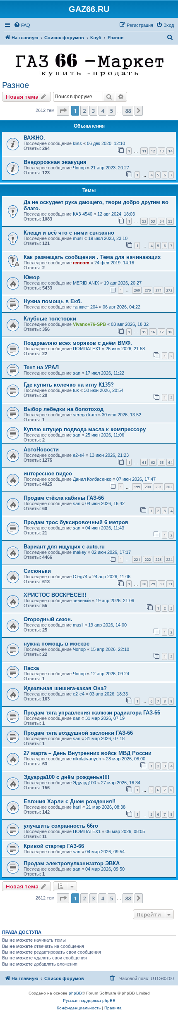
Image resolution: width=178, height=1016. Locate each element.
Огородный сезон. (48, 619)
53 (153, 221)
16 (153, 332)
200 (147, 486)
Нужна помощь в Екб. (53, 301)
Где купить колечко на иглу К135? (69, 385)
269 (137, 290)
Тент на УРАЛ (41, 367)
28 (144, 583)
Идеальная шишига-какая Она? (65, 688)
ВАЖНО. (34, 138)
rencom (81, 262)
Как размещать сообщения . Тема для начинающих (92, 257)
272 (169, 290)
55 (170, 221)
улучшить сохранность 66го (61, 826)
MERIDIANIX (86, 282)
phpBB (75, 993)
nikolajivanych (87, 758)
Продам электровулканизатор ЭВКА (72, 863)
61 (144, 462)
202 (169, 486)
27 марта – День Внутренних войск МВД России (88, 753)
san (76, 372)
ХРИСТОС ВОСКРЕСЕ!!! (55, 595)
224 (169, 559)
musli (78, 238)
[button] (63, 111)
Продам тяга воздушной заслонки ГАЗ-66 (78, 733)
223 (158, 559)
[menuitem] (22, 25)
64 (170, 462)
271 (158, 290)
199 (137, 486)
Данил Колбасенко (92, 479)
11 (144, 151)
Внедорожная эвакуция (55, 162)
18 (170, 332)
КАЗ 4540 (82, 213)
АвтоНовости (41, 449)
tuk (76, 390)
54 (161, 221)
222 (147, 559)
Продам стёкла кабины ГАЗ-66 (64, 498)
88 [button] (128, 110)
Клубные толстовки (50, 319)
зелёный (82, 600)
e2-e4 (78, 455)
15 (144, 332)
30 (161, 583)
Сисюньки (37, 571)
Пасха (31, 668)
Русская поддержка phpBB (89, 1000)
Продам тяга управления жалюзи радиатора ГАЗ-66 (92, 713)
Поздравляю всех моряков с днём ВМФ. (78, 343)
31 (170, 583)
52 (144, 221)
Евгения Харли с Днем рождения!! (69, 801)
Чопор (79, 167)
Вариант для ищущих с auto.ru (64, 547)
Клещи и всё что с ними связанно (69, 233)
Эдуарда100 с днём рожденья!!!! (66, 777)
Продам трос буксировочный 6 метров (76, 522)
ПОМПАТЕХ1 (87, 348)
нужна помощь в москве (56, 644)
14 (170, 151)
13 (161, 151)
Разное (15, 85)
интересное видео (48, 473)
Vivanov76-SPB (89, 324)
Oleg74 (80, 576)
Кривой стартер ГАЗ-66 (54, 846)
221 (137, 559)
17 (161, 332)
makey (80, 552)
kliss (77, 143)
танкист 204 (85, 306)
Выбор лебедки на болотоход (63, 409)
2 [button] (84, 110)
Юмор (32, 277)
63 (161, 462)
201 (158, 486)
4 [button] (102, 110)
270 (147, 290)
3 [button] (93, 110)
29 (153, 583)
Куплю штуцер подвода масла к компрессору (85, 429)
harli (77, 807)
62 (153, 462)
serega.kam (85, 414)
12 (153, 151)
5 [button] (111, 110)
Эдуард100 (84, 782)
